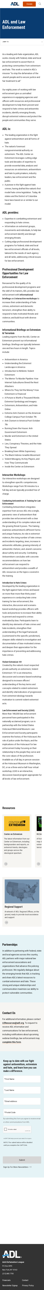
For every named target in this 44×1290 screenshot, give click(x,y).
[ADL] (15, 5)
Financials (6, 1280)
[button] (40, 4)
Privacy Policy (28, 1285)
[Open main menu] (4, 3)
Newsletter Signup (10, 1285)
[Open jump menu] (22, 42)
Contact (25, 1280)
